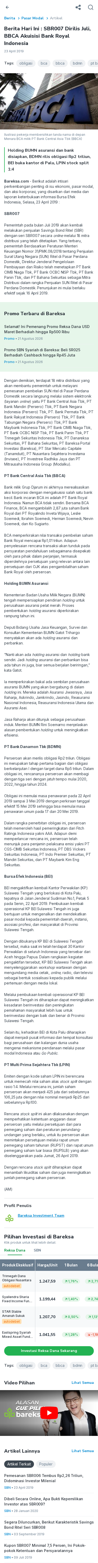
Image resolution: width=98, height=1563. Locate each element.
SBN (37, 1250)
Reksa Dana (14, 1250)
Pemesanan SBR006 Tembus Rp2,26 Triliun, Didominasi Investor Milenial (43, 1478)
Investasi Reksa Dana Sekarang (49, 1350)
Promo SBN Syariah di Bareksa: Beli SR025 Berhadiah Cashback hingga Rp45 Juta (42, 352)
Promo (9, 339)
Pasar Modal (32, 18)
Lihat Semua (83, 1382)
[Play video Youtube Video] (49, 1413)
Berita (9, 18)
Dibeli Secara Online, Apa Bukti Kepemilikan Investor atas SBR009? (43, 1501)
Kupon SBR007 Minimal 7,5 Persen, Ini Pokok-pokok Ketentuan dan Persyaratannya (45, 1548)
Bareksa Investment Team (41, 1215)
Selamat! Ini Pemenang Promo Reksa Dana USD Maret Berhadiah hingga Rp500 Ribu (46, 329)
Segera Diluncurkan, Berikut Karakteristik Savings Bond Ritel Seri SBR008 (49, 1525)
